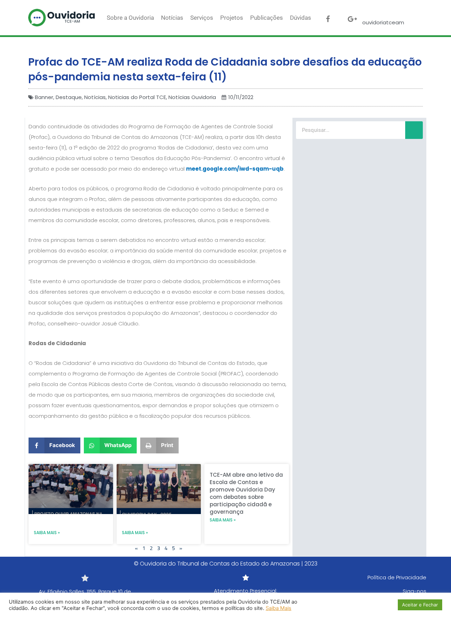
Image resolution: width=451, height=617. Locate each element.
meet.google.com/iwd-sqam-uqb (235, 168)
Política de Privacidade (396, 577)
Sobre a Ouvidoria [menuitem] (130, 17)
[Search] (414, 130)
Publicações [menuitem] (266, 17)
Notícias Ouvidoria (192, 97)
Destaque (69, 97)
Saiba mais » (47, 533)
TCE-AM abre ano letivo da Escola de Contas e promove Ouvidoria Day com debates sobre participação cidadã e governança (246, 493)
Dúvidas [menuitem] (300, 17)
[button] (54, 445)
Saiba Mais (278, 608)
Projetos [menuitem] (231, 17)
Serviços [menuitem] (201, 17)
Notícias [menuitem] (172, 17)
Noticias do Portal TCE (137, 97)
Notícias (95, 97)
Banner (44, 97)
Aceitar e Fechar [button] (420, 604)
